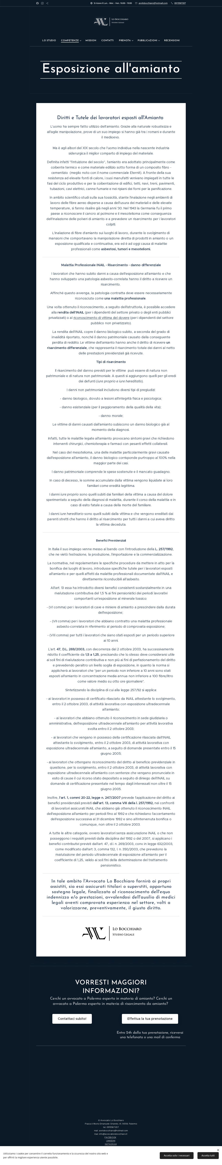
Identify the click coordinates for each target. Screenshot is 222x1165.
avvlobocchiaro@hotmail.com (153, 3)
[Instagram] (42, 3)
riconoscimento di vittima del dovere (101, 318)
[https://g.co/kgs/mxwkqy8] (47, 3)
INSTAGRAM (111, 1144)
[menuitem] (50, 41)
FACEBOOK (110, 1137)
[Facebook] (37, 3)
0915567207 (180, 3)
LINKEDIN (110, 1141)
